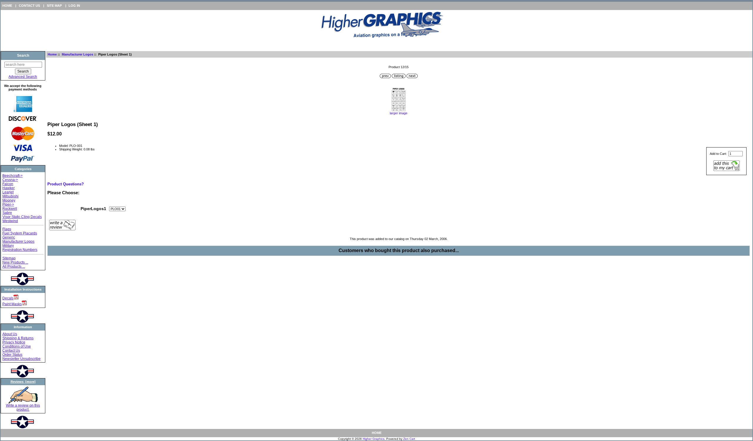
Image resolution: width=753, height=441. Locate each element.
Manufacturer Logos (77, 54)
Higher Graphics (373, 438)
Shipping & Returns (18, 338)
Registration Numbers (19, 250)
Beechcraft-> (12, 176)
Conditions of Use (16, 346)
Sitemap (9, 258)
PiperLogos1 (93, 209)
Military (8, 246)
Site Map (54, 5)
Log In (74, 5)
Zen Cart (409, 438)
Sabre (7, 213)
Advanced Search (23, 77)
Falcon (7, 184)
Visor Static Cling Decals (22, 217)
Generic (8, 237)
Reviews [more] (23, 381)
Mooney (8, 200)
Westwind (10, 221)
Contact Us (29, 5)
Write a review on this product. (23, 407)
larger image (398, 113)
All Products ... (13, 266)
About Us (9, 334)
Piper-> (8, 204)
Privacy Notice (13, 342)
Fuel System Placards (19, 233)
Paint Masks (12, 304)
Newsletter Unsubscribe (21, 359)
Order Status (12, 355)
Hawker (8, 188)
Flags (6, 229)
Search (23, 55)
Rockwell (9, 209)
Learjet (8, 192)
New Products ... (15, 262)
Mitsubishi (10, 196)
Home (7, 5)
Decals (8, 298)
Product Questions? (65, 184)
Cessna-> (10, 180)
